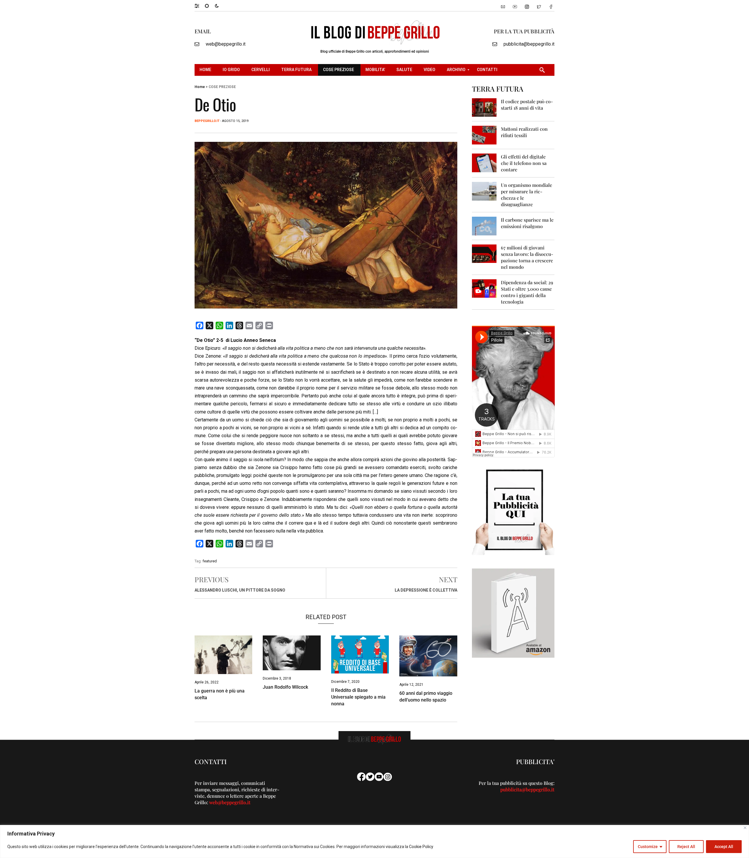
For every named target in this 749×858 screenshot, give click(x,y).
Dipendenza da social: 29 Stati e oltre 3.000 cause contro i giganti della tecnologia (527, 292)
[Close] (745, 827)
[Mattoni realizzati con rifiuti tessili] (484, 134)
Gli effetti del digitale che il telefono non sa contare (524, 163)
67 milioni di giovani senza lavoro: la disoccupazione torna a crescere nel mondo (527, 257)
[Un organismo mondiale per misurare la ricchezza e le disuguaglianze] (484, 191)
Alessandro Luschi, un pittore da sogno (240, 590)
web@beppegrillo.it (225, 44)
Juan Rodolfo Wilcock (285, 687)
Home (200, 87)
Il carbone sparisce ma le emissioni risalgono (527, 223)
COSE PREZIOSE (222, 87)
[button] (200, 5)
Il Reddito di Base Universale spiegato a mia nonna (358, 697)
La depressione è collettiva (426, 590)
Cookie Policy (421, 846)
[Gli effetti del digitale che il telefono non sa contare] (484, 162)
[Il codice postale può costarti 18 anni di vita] (484, 107)
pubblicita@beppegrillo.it (529, 44)
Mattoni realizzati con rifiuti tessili (524, 132)
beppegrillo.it (207, 121)
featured (209, 561)
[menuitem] (206, 70)
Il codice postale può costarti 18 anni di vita (527, 104)
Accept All (723, 846)
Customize (648, 846)
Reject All (686, 846)
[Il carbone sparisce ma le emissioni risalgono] (484, 225)
